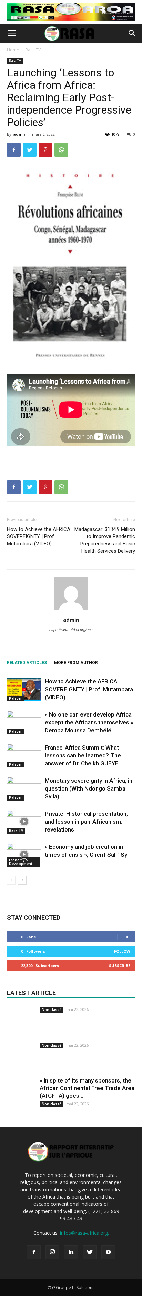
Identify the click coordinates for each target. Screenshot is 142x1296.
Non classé (51, 1009)
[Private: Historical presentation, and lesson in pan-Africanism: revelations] (24, 822)
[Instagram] (52, 1252)
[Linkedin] (71, 1252)
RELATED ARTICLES (27, 662)
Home (13, 50)
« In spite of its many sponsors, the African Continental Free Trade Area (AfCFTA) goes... (87, 1088)
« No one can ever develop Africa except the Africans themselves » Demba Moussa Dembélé (89, 722)
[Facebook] (34, 1252)
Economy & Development (20, 862)
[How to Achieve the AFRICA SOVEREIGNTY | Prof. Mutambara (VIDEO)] (24, 689)
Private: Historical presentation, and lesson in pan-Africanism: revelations (86, 821)
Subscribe (119, 965)
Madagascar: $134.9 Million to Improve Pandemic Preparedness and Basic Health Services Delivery (104, 540)
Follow (122, 951)
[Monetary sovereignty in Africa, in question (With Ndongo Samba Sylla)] (24, 789)
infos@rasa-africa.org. (84, 1233)
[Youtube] (108, 1252)
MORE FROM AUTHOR (76, 662)
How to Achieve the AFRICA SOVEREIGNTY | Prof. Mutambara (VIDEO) (38, 536)
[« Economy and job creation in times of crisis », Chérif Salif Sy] (24, 855)
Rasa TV (33, 50)
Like (126, 936)
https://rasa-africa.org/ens (71, 630)
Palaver (15, 698)
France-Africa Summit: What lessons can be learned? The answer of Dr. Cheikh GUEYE (83, 755)
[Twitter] (90, 1252)
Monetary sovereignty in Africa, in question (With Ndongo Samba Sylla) (88, 788)
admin (20, 134)
